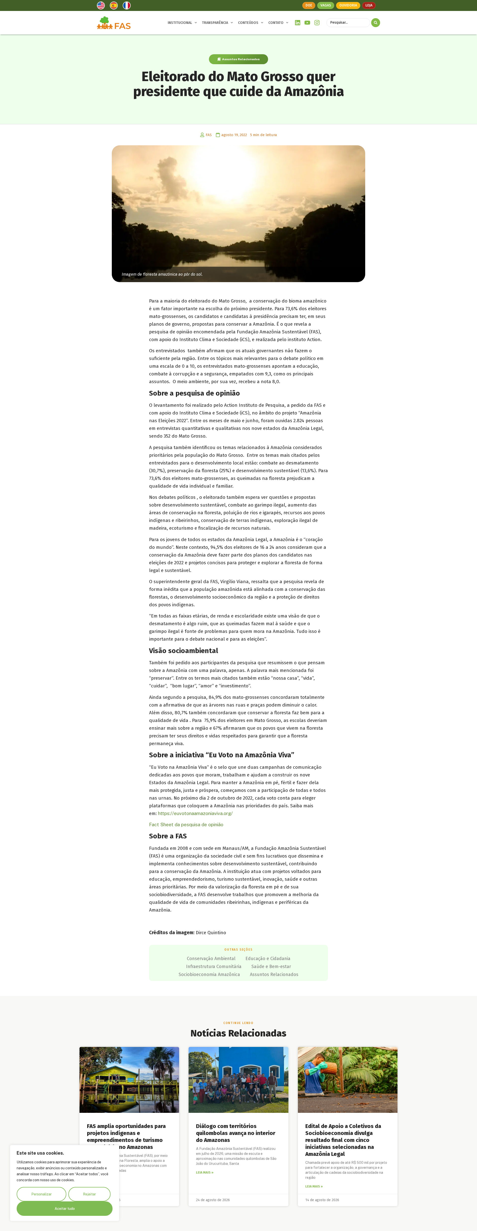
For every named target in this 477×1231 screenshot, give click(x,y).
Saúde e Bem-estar (271, 966)
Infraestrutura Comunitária (213, 966)
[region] (64, 1183)
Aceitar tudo (65, 1209)
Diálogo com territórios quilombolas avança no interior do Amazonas (235, 1133)
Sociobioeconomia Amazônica (209, 974)
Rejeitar (89, 1194)
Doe (309, 5)
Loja (368, 5)
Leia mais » (204, 1172)
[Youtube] (307, 22)
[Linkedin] (297, 22)
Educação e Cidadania (267, 958)
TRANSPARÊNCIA (215, 23)
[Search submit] (375, 22)
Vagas (325, 5)
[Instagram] (316, 22)
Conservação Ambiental (211, 958)
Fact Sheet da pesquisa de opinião (186, 824)
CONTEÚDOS (248, 23)
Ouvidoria (348, 5)
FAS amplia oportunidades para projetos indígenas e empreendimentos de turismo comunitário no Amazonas (126, 1136)
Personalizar (41, 1194)
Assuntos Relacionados (241, 59)
